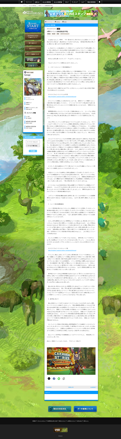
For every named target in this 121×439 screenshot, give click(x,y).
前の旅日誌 (49, 387)
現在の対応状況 (91, 2)
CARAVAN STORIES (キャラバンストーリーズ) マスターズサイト (33, 13)
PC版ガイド (33, 43)
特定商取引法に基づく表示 (52, 420)
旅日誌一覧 (70, 387)
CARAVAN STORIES (60, 430)
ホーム (24, 5)
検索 (34, 151)
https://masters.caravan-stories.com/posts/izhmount (62, 250)
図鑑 (65, 22)
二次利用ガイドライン (71, 420)
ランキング (75, 2)
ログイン (33, 48)
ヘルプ (82, 2)
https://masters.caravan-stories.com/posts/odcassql (62, 96)
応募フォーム (86, 420)
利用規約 (34, 420)
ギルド (67, 2)
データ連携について (33, 54)
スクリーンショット (65, 33)
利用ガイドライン (62, 420)
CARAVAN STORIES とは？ (33, 59)
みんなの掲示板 (47, 2)
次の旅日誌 (92, 387)
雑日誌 (49, 33)
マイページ (29, 2)
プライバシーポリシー (41, 420)
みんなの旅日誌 (58, 2)
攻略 (58, 33)
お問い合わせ (79, 420)
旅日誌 (58, 22)
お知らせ (37, 2)
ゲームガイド (33, 65)
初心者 (53, 33)
